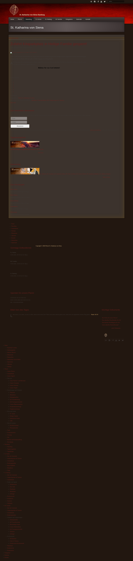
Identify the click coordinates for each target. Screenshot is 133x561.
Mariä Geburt (13, 189)
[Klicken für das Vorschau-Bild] (49, 53)
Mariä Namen (13, 195)
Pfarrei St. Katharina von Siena (26, 98)
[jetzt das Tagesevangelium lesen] (24, 147)
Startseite (11, 38)
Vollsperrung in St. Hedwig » (57, 100)
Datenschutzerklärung (95, 130)
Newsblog (15, 38)
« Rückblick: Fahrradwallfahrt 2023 (40, 100)
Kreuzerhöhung (14, 200)
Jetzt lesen (40, 152)
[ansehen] (25, 174)
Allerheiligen (13, 212)
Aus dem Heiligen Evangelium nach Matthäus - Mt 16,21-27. (27, 149)
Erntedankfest (13, 206)
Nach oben (13, 102)
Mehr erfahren (106, 177)
